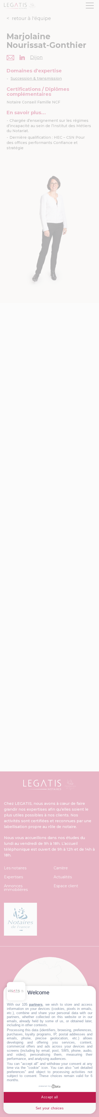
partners (36, 1004)
